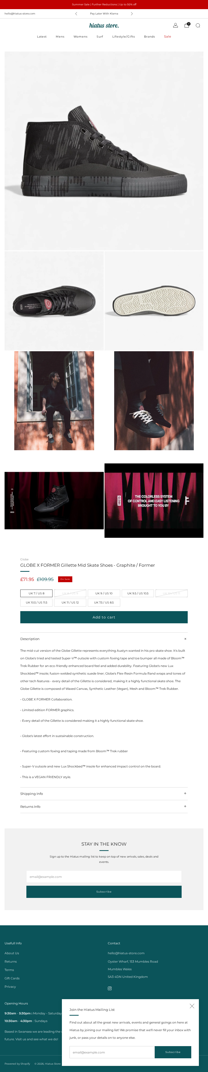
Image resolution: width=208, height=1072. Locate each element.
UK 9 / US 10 (103, 593)
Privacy (10, 987)
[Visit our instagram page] (109, 988)
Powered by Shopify (17, 1063)
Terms (9, 970)
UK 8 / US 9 (70, 593)
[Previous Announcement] (76, 13)
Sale (167, 36)
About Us (12, 953)
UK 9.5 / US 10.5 (137, 593)
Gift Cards (12, 978)
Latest (42, 36)
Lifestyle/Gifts (123, 36)
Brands (149, 36)
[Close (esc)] (192, 1006)
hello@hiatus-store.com (20, 13)
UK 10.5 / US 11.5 (36, 602)
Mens (60, 36)
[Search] (197, 25)
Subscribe (173, 1052)
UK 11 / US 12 (70, 602)
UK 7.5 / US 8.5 (104, 602)
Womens (81, 36)
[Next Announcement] (132, 13)
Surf (100, 36)
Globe (24, 559)
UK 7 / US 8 (36, 593)
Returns (11, 961)
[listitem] (104, 4)
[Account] (175, 25)
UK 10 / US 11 (171, 593)
